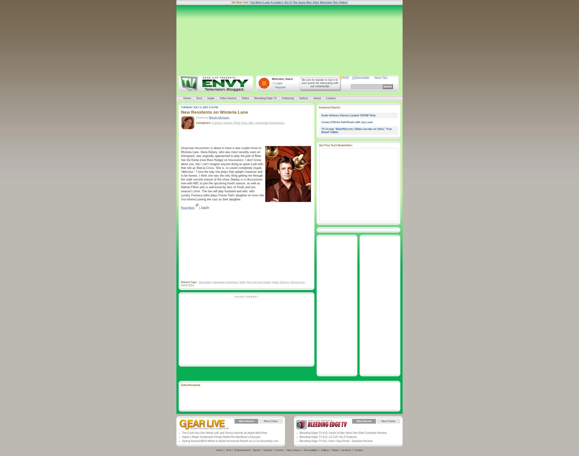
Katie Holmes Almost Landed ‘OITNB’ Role (348, 115)
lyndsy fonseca (280, 282)
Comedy (217, 123)
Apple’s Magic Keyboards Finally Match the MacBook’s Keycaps (221, 437)
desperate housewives (225, 282)
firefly (242, 282)
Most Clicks (271, 421)
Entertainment (242, 450)
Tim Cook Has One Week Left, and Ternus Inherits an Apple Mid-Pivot (224, 432)
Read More (188, 207)
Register (280, 87)
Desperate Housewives (269, 123)
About (317, 98)
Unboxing (288, 98)
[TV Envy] (215, 83)
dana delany (205, 282)
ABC (251, 123)
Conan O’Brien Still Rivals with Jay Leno (347, 122)
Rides (245, 98)
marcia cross (297, 282)
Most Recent (246, 421)
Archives (346, 450)
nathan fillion (187, 284)
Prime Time (240, 123)
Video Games (228, 98)
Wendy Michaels (219, 117)
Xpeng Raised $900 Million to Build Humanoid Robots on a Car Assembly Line (230, 441)
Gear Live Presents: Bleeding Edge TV (321, 424)
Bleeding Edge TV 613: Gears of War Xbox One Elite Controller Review (343, 432)
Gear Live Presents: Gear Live (204, 424)
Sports (256, 450)
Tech (199, 98)
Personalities (311, 450)
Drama (227, 123)
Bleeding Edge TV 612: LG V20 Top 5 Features (328, 437)
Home (187, 98)
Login (278, 83)
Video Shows (293, 450)
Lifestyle (267, 450)
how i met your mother (259, 282)
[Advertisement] (289, 40)
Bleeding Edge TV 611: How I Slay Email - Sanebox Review (336, 441)
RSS (346, 77)
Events (279, 450)
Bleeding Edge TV (265, 98)
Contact (331, 98)
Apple (211, 98)
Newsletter (363, 77)
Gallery (303, 98)
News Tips (381, 77)
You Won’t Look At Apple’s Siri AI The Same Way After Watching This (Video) (299, 2)
